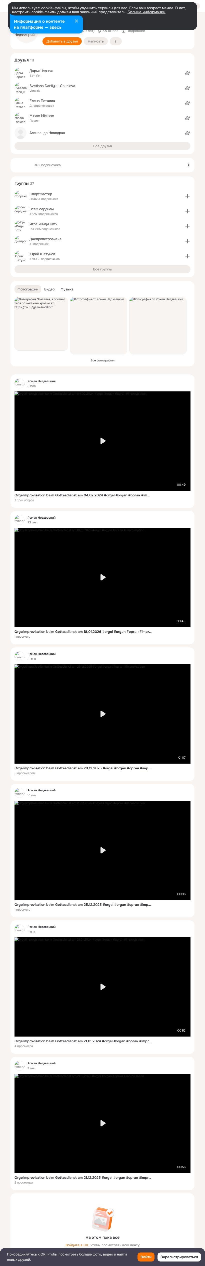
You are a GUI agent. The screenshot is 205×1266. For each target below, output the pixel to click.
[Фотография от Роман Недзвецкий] (98, 325)
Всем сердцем (42, 209)
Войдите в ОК (77, 1245)
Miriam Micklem (42, 115)
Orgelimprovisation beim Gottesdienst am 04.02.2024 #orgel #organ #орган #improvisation (83, 495)
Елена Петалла (42, 100)
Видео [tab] (49, 289)
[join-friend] (187, 73)
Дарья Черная (41, 70)
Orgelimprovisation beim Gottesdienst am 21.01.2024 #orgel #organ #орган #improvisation (83, 1041)
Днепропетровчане (46, 239)
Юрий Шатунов (42, 254)
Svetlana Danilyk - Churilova (52, 85)
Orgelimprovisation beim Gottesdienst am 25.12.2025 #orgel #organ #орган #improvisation (83, 904)
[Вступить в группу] (187, 196)
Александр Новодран (47, 132)
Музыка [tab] (67, 289)
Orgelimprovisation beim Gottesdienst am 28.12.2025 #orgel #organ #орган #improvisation (83, 768)
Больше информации (147, 11)
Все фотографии (102, 360)
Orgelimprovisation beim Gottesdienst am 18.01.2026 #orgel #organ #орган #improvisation (83, 631)
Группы (21, 183)
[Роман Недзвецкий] (19, 383)
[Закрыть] (76, 21)
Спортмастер (41, 194)
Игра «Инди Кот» (44, 224)
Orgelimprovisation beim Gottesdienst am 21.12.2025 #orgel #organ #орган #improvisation (83, 1177)
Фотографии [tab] (28, 289)
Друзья (21, 60)
